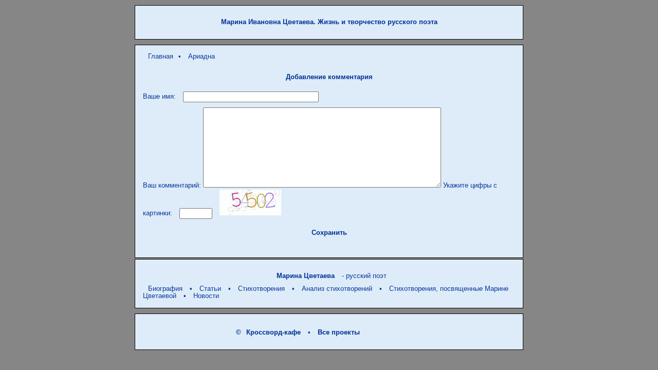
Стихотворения (261, 288)
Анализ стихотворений (337, 288)
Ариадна (201, 56)
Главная (160, 56)
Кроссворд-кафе (273, 332)
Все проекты (339, 332)
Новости (206, 296)
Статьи (210, 288)
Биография (165, 288)
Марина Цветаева (306, 276)
